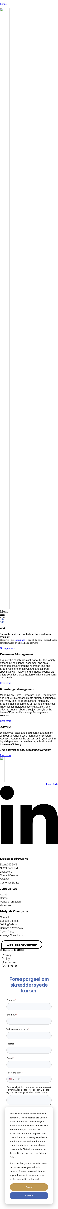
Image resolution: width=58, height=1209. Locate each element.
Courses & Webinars (11, 928)
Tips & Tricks (7, 931)
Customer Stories (9, 882)
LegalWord (6, 871)
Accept (29, 1187)
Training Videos (8, 924)
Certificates (9, 966)
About (3, 894)
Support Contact (9, 920)
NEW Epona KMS (9, 868)
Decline (29, 1195)
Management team (10, 901)
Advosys (4, 878)
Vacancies (5, 905)
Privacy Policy (6, 957)
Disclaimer (9, 962)
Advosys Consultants (12, 935)
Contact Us (6, 917)
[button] (4, 614)
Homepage (20, 640)
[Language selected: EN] (2, 620)
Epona (3, 4)
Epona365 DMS (9, 864)
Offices (4, 898)
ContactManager (9, 875)
